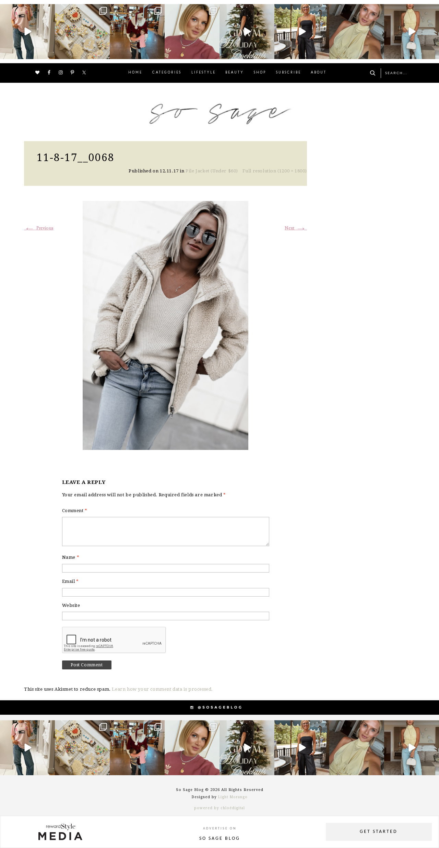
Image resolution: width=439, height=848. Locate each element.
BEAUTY (234, 73)
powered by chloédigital (219, 808)
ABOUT (319, 73)
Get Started (379, 831)
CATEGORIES (166, 73)
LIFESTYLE (203, 73)
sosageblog (27, 10)
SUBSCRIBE (288, 73)
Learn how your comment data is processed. (162, 689)
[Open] (27, 31)
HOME (135, 73)
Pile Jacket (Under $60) (212, 170)
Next (296, 228)
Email (70, 581)
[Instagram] (48, 52)
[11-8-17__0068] (165, 324)
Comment (74, 510)
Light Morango (233, 797)
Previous (39, 228)
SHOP (260, 73)
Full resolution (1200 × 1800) (274, 170)
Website (71, 605)
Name (71, 557)
